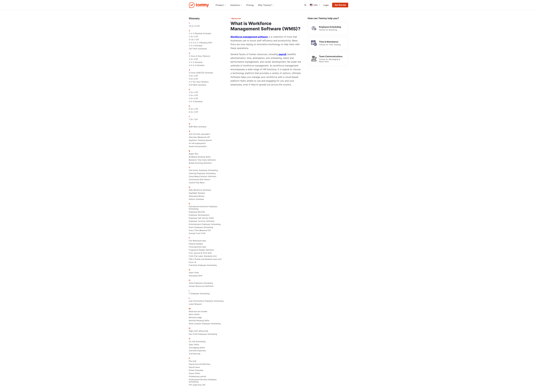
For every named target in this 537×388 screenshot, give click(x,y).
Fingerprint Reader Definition (201, 250)
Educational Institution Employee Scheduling (203, 207)
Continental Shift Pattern (199, 179)
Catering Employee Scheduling (202, 173)
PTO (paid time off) (197, 385)
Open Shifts (194, 344)
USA (316, 5)
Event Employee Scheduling (201, 227)
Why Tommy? (265, 5)
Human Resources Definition (201, 286)
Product (220, 5)
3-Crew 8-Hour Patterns (199, 56)
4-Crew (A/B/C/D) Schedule (201, 73)
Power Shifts (194, 373)
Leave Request (195, 304)
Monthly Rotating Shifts (199, 320)
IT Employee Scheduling (199, 293)
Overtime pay (194, 353)
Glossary (194, 18)
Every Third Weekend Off (200, 230)
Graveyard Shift (195, 276)
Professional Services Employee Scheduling (203, 380)
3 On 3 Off (193, 59)
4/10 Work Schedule (197, 85)
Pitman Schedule (196, 370)
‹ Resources (235, 18)
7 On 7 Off (193, 119)
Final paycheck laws (197, 247)
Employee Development (199, 215)
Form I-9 (192, 262)
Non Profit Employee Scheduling (203, 334)
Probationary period (197, 376)
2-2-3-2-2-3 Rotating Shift (200, 43)
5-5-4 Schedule (195, 101)
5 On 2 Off (193, 92)
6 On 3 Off (193, 112)
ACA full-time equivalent (199, 134)
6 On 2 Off (193, 109)
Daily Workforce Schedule (200, 190)
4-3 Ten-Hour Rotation (199, 82)
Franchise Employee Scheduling (203, 265)
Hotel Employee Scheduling (201, 283)
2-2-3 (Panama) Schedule (200, 33)
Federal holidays (196, 244)
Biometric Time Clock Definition (202, 160)
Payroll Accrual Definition (199, 364)
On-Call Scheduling (197, 341)
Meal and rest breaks (198, 311)
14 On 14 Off (194, 26)
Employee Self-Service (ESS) (201, 218)
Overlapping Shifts (197, 347)
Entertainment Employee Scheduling (205, 224)
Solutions (235, 5)
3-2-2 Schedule (195, 62)
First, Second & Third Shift (200, 253)
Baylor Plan (193, 154)
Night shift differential (198, 331)
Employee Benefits (197, 212)
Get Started (340, 5)
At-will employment (197, 143)
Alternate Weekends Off (199, 137)
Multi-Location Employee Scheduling (205, 323)
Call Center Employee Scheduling (203, 170)
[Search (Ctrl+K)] (305, 5)
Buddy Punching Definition (200, 163)
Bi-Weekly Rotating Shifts (200, 157)
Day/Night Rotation (197, 193)
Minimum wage (195, 317)
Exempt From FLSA (197, 233)
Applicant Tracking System (200, 140)
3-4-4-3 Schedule (196, 65)
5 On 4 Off (193, 98)
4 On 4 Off (193, 79)
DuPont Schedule (196, 199)
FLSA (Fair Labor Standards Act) (203, 256)
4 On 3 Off (193, 76)
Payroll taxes (194, 367)
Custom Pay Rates (197, 182)
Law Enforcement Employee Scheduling (206, 301)
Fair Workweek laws (197, 241)
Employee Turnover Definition (202, 221)
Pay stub (192, 361)
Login (326, 5)
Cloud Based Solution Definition (202, 176)
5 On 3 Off (193, 95)
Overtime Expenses (197, 350)
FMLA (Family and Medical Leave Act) (205, 259)
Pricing (250, 5)
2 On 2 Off (193, 36)
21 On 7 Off (194, 39)
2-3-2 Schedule (195, 45)
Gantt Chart (194, 272)
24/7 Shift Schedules (198, 49)
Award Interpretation (198, 146)
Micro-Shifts (194, 314)
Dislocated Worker (197, 196)
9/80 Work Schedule (197, 127)
